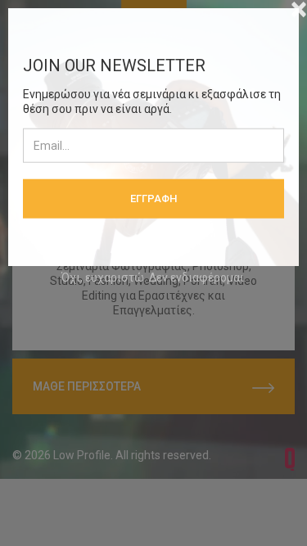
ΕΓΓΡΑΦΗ (153, 198)
